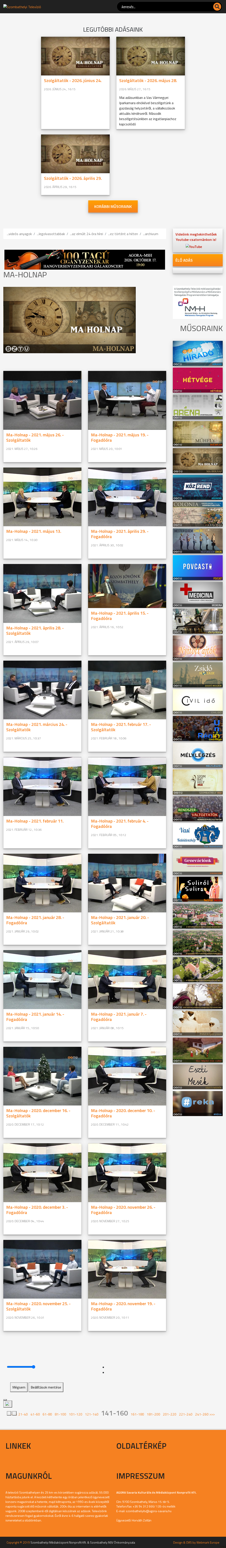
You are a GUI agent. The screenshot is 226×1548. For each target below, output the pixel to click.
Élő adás (184, 260)
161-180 (137, 1414)
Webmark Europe (207, 1542)
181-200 (153, 1414)
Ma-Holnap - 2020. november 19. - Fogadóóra (123, 1306)
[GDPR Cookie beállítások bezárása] (5, 1399)
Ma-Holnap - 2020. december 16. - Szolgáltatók (38, 1113)
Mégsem (18, 1387)
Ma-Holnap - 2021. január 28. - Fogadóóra (35, 920)
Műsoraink (223, 1547)
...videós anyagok (19, 233)
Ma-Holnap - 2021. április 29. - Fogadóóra (120, 534)
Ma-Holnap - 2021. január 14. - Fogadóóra (35, 1017)
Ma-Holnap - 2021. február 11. (35, 820)
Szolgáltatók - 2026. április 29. (73, 178)
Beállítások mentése (46, 1387)
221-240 (185, 1414)
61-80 (47, 1414)
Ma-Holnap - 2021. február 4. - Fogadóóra (120, 823)
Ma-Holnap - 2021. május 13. (33, 531)
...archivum (150, 233)
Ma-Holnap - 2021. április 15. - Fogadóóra (120, 616)
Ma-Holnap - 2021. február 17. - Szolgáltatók (121, 727)
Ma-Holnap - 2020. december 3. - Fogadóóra (37, 1210)
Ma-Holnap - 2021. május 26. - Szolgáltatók (35, 437)
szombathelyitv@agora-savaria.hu (148, 1511)
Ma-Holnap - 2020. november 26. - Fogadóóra (123, 1210)
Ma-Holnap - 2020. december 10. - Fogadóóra (123, 1113)
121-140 (91, 1414)
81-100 (60, 1414)
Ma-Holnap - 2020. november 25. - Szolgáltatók (38, 1306)
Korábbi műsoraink (113, 206)
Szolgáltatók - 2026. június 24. (73, 80)
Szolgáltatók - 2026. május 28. (148, 80)
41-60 (35, 1414)
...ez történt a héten (123, 233)
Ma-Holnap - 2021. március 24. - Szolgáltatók (36, 727)
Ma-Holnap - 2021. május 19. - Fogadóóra (120, 437)
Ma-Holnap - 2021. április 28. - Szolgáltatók (35, 630)
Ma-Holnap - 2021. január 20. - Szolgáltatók (120, 920)
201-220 (169, 1414)
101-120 (75, 1414)
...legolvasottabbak (51, 233)
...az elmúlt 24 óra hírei (86, 233)
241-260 (202, 1414)
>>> (212, 1414)
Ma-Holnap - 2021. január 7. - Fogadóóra (119, 1017)
